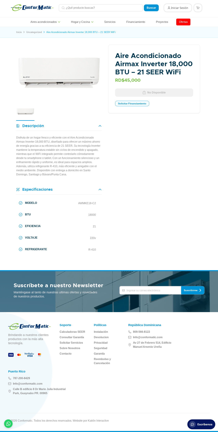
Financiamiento (135, 21)
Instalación (101, 331)
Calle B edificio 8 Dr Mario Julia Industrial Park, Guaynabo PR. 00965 (39, 391)
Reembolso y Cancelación (102, 361)
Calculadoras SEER (72, 331)
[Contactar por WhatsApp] (8, 423)
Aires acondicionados (43, 21)
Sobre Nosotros (70, 348)
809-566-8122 (141, 331)
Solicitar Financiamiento (132, 103)
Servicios (109, 21)
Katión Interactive (98, 420)
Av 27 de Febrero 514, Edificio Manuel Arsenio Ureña (152, 344)
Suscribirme (191, 290)
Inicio (19, 32)
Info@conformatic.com (147, 337)
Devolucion (101, 337)
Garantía (99, 353)
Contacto (66, 353)
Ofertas (183, 21)
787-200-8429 (21, 378)
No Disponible (156, 92)
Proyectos (162, 21)
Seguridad (100, 348)
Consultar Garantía (72, 337)
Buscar (151, 7)
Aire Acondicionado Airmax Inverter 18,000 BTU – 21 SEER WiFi (80, 32)
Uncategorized (34, 32)
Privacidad (101, 342)
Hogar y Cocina (80, 21)
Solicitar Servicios (71, 342)
